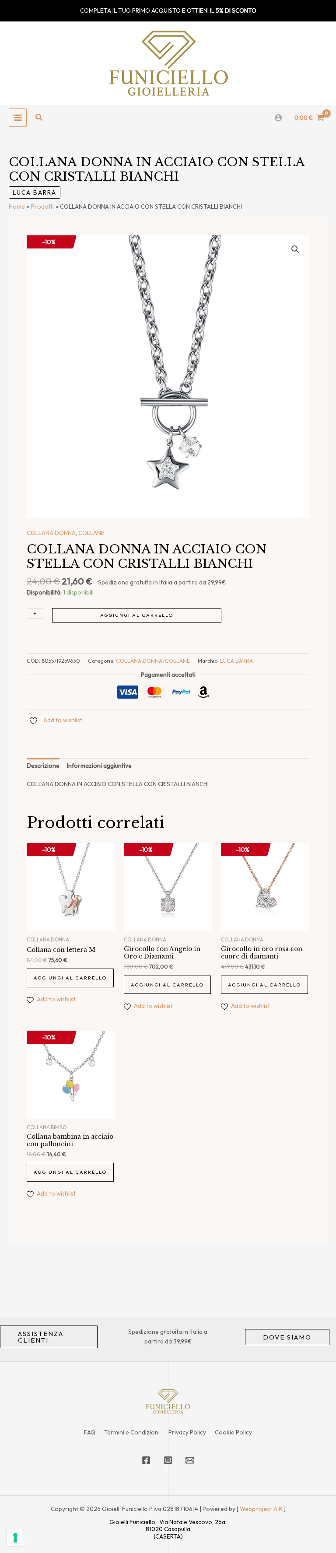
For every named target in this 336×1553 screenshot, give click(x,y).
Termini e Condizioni (132, 1432)
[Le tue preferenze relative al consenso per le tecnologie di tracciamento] (15, 1537)
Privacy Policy (187, 1432)
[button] (39, 117)
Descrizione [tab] (43, 766)
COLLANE (91, 533)
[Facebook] (146, 1460)
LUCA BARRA (34, 192)
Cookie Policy (233, 1432)
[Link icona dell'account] (278, 118)
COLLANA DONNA (51, 533)
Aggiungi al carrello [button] (70, 978)
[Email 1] (190, 1460)
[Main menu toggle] (18, 117)
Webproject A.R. (262, 1509)
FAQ (89, 1432)
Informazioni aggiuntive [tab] (99, 766)
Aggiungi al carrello (136, 615)
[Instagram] (168, 1460)
